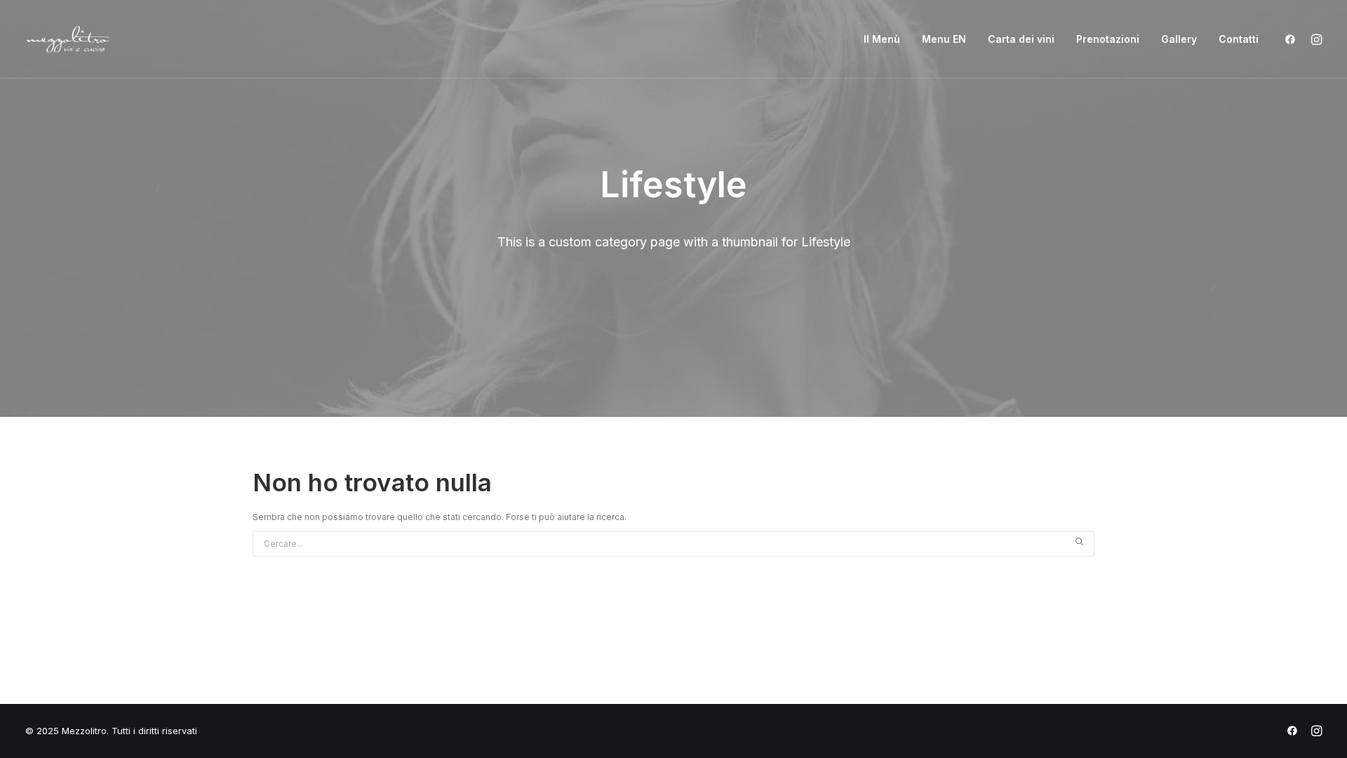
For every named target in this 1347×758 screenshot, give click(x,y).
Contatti (1239, 39)
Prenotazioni (1107, 39)
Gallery (1179, 39)
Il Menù (882, 39)
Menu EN (944, 39)
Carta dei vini (1021, 39)
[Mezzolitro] (68, 39)
